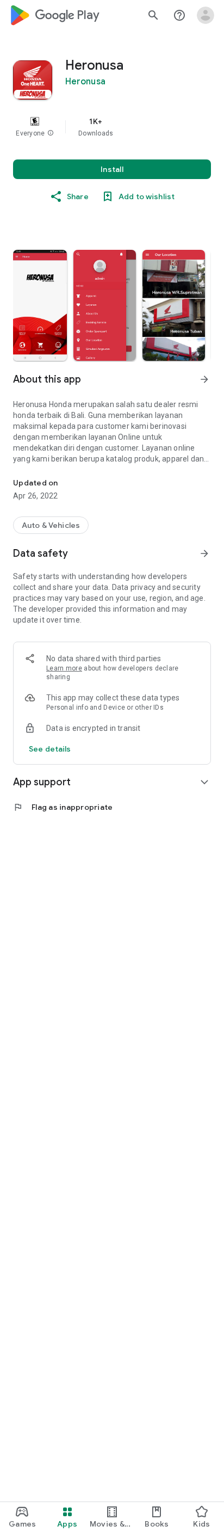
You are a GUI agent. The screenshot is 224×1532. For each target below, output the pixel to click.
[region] (112, 127)
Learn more (64, 668)
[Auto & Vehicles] (51, 525)
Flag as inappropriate (63, 807)
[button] (50, 133)
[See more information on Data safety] (204, 553)
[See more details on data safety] (50, 749)
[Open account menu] (205, 15)
